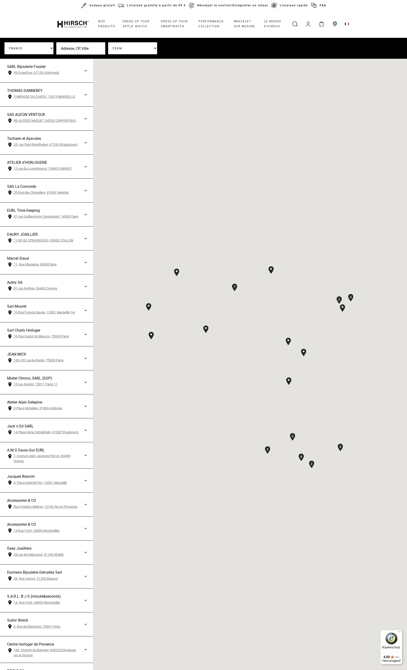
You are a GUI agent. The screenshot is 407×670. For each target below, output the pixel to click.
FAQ (323, 5)
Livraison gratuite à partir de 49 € (156, 5)
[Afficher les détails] (85, 71)
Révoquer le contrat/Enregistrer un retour (232, 5)
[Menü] (399, 633)
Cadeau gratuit (102, 5)
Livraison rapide (294, 5)
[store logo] (73, 24)
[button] (176, 272)
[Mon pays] (347, 24)
